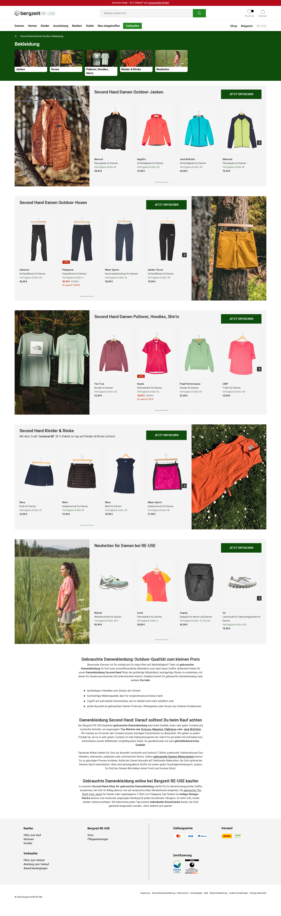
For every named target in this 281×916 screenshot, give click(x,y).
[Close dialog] (200, 424)
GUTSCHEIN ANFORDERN (162, 457)
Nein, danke (161, 466)
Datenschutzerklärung (165, 487)
